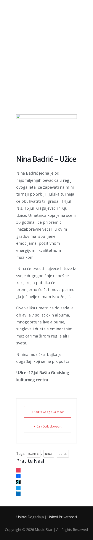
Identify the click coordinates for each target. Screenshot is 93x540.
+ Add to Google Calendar (48, 412)
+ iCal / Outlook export (47, 426)
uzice (63, 453)
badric (33, 453)
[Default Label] (18, 469)
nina (48, 453)
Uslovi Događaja (30, 516)
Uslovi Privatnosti (62, 516)
